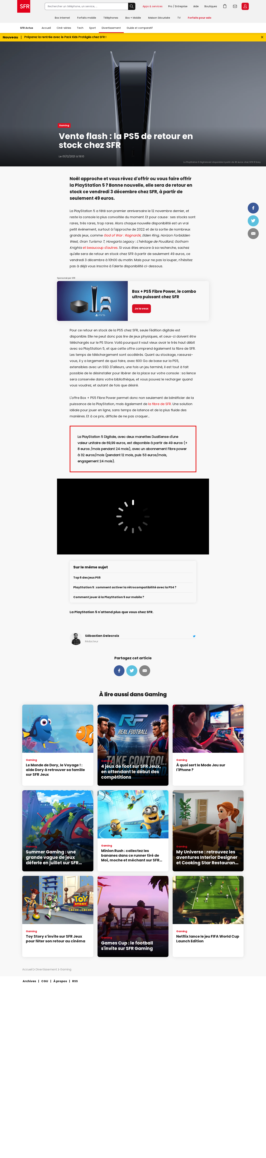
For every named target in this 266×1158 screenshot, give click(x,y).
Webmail (235, 6)
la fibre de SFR (159, 404)
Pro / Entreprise (177, 6)
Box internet (62, 18)
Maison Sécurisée (159, 18)
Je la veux (141, 308)
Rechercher (131, 6)
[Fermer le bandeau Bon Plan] (262, 37)
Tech (80, 28)
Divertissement (111, 28)
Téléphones (110, 18)
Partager (253, 208)
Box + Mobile (133, 18)
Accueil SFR (23, 6)
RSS (75, 981)
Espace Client (245, 6)
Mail (253, 233)
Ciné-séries (64, 28)
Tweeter (253, 220)
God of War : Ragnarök (122, 235)
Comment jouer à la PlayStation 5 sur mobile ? (108, 597)
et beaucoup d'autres (100, 247)
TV (179, 18)
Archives (29, 981)
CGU (44, 981)
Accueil (46, 28)
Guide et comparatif (140, 28)
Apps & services (152, 6)
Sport (92, 28)
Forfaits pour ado (199, 18)
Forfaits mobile (86, 18)
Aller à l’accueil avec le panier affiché (225, 6)
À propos (60, 981)
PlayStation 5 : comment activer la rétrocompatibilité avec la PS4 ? (124, 587)
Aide (196, 6)
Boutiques (210, 6)
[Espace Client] (245, 6)
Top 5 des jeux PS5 (87, 577)
